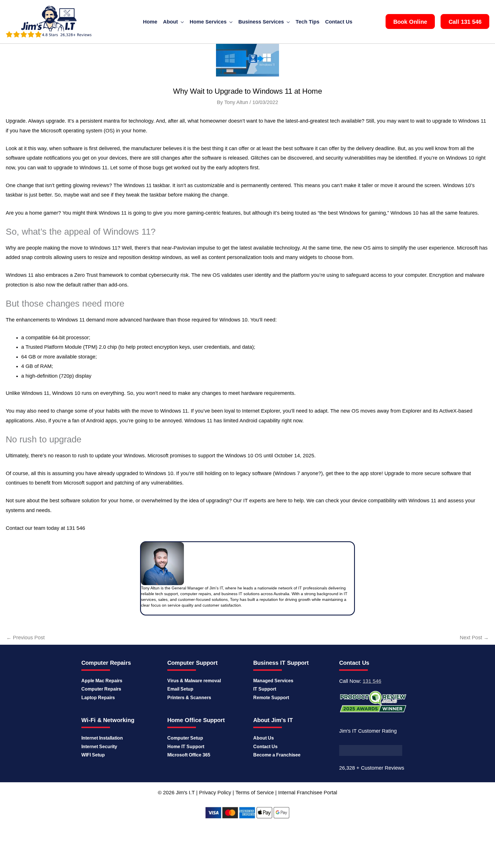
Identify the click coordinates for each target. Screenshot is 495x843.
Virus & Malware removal (194, 680)
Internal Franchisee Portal (307, 792)
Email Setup (180, 689)
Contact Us (265, 746)
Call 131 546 (465, 22)
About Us (263, 738)
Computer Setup (185, 738)
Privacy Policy (215, 792)
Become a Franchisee (276, 754)
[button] (410, 21)
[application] (181, 22)
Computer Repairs (101, 689)
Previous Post (25, 637)
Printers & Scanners (189, 697)
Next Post (474, 637)
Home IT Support (185, 746)
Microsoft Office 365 (188, 754)
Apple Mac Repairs (101, 680)
